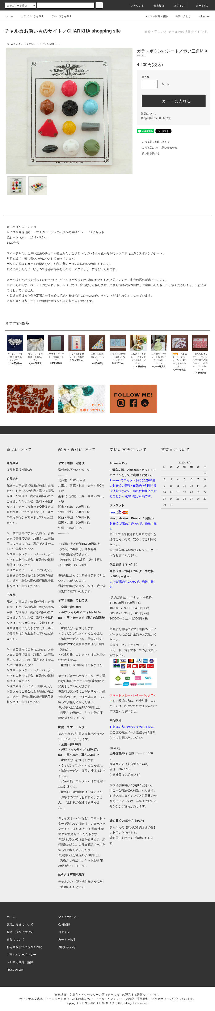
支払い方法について (20, 924)
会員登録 (159, 5)
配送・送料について (20, 932)
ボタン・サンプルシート (27, 44)
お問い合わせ (183, 16)
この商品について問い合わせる (159, 147)
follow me (203, 16)
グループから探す (61, 16)
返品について (148, 113)
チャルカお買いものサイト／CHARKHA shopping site (63, 31)
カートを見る (67, 939)
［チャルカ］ (113, 994)
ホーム (9, 16)
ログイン (179, 5)
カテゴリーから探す (32, 16)
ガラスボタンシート (51, 44)
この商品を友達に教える (156, 141)
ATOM (19, 969)
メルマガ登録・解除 (156, 16)
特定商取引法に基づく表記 (156, 118)
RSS (10, 969)
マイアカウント (68, 917)
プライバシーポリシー (21, 954)
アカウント (137, 5)
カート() (202, 5)
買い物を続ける (151, 153)
